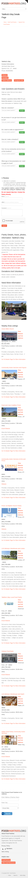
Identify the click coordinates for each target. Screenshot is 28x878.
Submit (4, 225)
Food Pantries (14, 4)
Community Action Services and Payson (14, 367)
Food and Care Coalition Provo (11, 405)
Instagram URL (19, 80)
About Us (15, 875)
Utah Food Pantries (12, 22)
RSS (2, 849)
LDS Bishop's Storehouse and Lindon (13, 548)
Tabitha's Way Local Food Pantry (12, 597)
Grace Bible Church (8, 329)
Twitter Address (6, 80)
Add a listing (5, 851)
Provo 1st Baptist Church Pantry (11, 506)
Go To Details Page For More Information (13, 359)
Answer (22, 110)
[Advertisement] (14, 41)
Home (5, 22)
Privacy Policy (6, 846)
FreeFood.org (6, 860)
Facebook (5, 78)
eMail (10, 202)
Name (5, 196)
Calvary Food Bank (7, 651)
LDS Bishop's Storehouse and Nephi (13, 694)
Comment (6, 208)
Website (4, 75)
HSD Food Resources (8, 862)
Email (3, 428)
